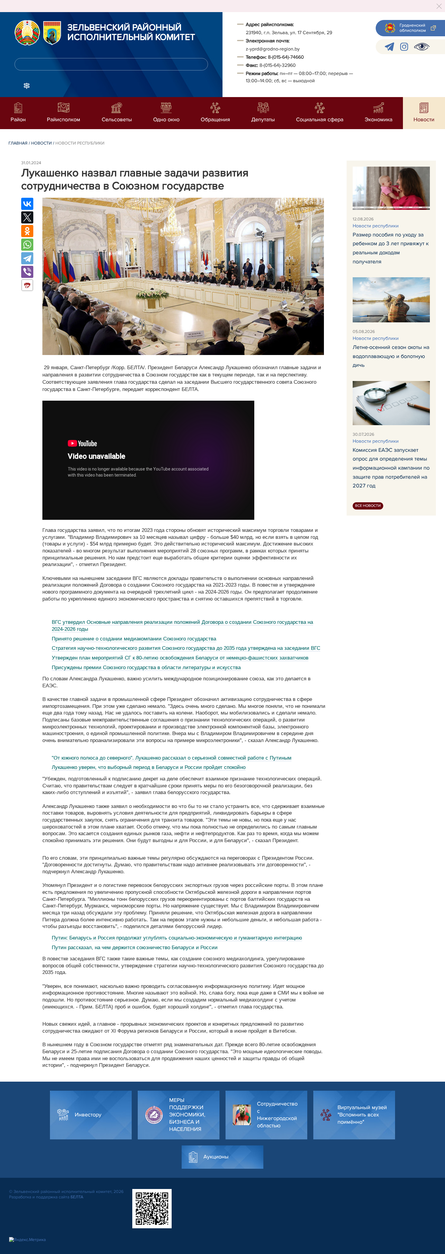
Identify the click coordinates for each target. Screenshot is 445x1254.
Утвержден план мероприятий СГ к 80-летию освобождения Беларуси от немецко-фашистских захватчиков (180, 658)
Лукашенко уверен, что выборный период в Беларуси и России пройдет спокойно (149, 767)
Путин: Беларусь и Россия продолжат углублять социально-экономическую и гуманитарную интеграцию (177, 938)
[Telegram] (27, 258)
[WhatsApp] (27, 245)
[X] (27, 217)
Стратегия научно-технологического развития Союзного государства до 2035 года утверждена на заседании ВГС (186, 648)
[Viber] (27, 272)
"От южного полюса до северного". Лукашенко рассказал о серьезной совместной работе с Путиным (172, 758)
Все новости (368, 505)
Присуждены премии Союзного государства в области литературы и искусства (146, 667)
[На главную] (27, 32)
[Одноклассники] (27, 231)
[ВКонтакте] (27, 204)
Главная (18, 143)
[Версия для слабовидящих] (422, 46)
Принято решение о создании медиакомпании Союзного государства (134, 639)
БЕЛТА (77, 1197)
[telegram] (389, 46)
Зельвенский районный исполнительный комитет (131, 32)
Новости (41, 143)
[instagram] (404, 46)
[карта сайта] (27, 85)
